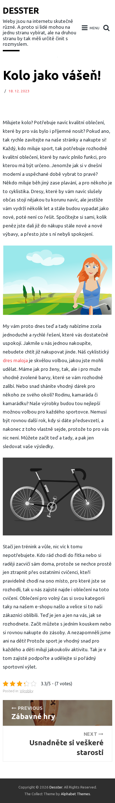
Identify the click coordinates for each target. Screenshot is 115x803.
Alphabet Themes (75, 794)
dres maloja (15, 360)
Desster (21, 10)
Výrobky (26, 691)
